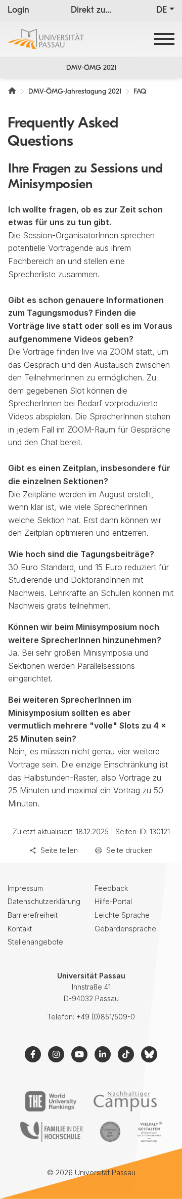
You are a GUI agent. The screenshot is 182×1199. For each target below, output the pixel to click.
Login (18, 10)
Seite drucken (129, 850)
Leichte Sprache (122, 915)
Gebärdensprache (125, 928)
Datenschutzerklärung (44, 901)
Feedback (111, 888)
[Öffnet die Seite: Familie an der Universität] (51, 1132)
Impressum (25, 888)
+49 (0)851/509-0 (105, 1016)
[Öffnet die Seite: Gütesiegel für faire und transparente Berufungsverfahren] (110, 1132)
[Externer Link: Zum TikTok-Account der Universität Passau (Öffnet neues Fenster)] (126, 1054)
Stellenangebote (35, 941)
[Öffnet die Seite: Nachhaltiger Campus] (125, 1101)
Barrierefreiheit (33, 915)
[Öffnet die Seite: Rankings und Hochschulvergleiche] (50, 1101)
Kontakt (20, 928)
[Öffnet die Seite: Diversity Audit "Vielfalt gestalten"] (149, 1132)
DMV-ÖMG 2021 (91, 68)
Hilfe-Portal (113, 901)
